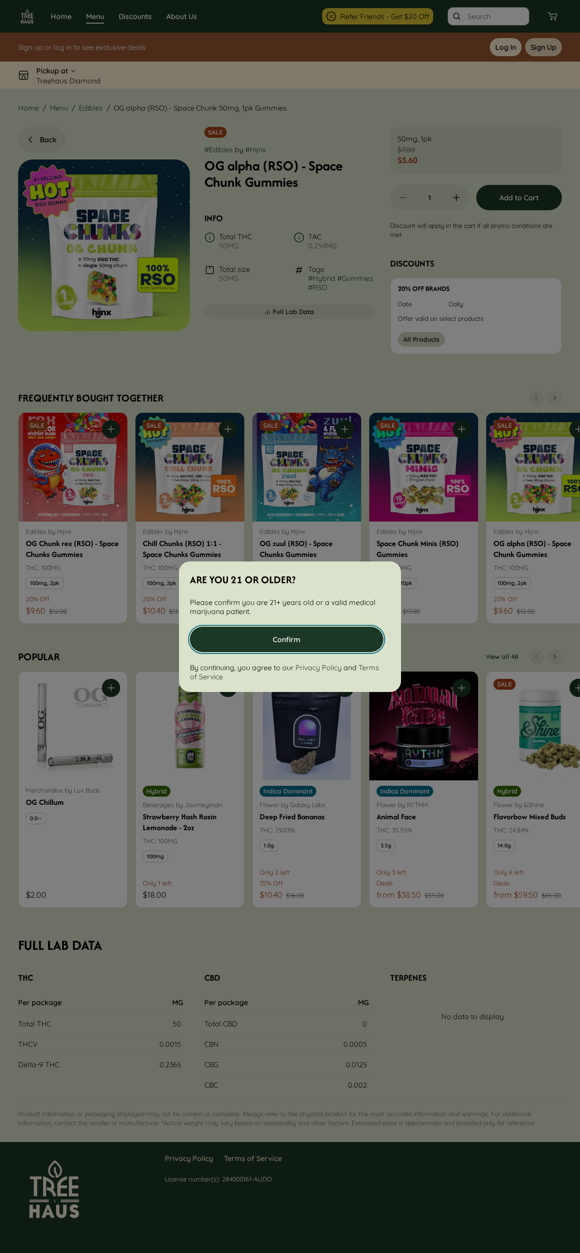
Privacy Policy (318, 667)
